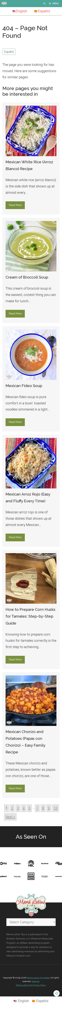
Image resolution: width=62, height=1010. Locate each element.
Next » (10, 817)
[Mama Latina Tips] (4, 3)
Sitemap (36, 981)
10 (55, 808)
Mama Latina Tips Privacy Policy (31, 985)
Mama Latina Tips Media (38, 978)
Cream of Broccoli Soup (27, 277)
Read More (15, 205)
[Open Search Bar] (44, 3)
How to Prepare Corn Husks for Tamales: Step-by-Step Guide (30, 616)
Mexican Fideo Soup (24, 385)
